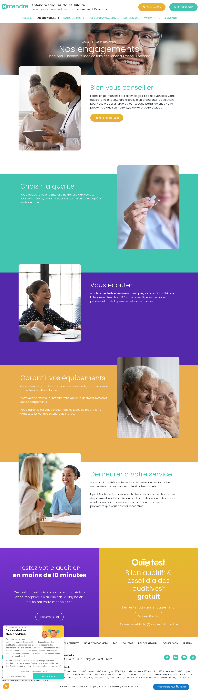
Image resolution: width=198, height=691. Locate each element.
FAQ (115, 643)
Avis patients (152, 18)
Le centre (26, 18)
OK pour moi (48, 676)
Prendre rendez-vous (166, 687)
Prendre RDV (154, 7)
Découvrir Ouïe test (148, 616)
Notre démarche (73, 18)
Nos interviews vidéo (96, 643)
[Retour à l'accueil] (15, 7)
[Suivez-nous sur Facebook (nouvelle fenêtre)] (167, 657)
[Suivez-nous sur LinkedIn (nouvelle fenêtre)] (175, 657)
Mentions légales (147, 643)
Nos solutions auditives (104, 18)
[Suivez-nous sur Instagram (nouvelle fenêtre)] (193, 657)
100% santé (171, 18)
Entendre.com (170, 643)
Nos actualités (70, 643)
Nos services (131, 18)
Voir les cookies (18, 676)
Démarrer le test (49, 617)
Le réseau (188, 643)
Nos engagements (48, 18)
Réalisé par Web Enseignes (74, 686)
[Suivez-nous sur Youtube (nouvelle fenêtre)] (184, 657)
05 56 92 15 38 (185, 7)
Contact (128, 643)
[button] (6, 686)
